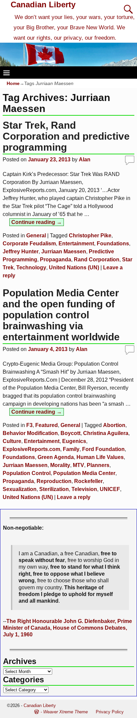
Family (71, 449)
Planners (98, 465)
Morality (60, 465)
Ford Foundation (103, 449)
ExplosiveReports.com (31, 449)
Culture (12, 441)
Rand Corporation (96, 259)
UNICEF (110, 489)
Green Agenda (56, 457)
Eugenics (74, 441)
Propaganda (55, 259)
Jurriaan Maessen (63, 251)
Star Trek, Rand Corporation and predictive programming (66, 136)
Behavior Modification (30, 433)
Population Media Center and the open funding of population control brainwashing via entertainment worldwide (61, 314)
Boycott (70, 433)
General (36, 235)
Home (13, 83)
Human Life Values (100, 457)
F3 (29, 425)
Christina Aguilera (105, 433)
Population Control (27, 473)
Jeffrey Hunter (21, 251)
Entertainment (76, 243)
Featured (46, 425)
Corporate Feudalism (29, 243)
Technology (31, 267)
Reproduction (54, 481)
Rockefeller (88, 481)
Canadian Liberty (43, 4)
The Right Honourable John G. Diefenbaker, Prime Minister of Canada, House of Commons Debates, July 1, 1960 (67, 628)
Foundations (113, 243)
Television (84, 489)
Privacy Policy (110, 711)
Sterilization (54, 489)
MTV (78, 465)
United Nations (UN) (74, 267)
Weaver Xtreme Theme (65, 711)
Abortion (114, 425)
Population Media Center (84, 473)
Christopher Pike (90, 235)
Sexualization (20, 489)
